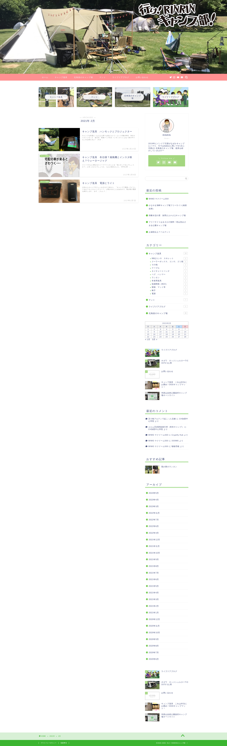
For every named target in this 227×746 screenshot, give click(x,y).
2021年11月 (154, 546)
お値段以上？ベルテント (159, 232)
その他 (169, 265)
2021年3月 (154, 599)
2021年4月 (154, 592)
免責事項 (64, 743)
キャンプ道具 (61, 77)
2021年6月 (154, 579)
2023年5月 (154, 493)
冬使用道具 (169, 281)
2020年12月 (154, 619)
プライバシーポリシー (48, 743)
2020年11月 (154, 626)
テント (102, 77)
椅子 (169, 290)
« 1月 (147, 339)
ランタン (169, 278)
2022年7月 (154, 520)
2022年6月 (154, 526)
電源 (169, 294)
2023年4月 (154, 500)
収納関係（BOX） (169, 284)
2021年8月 (154, 566)
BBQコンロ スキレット (169, 258)
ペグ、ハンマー (169, 274)
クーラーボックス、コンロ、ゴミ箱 (169, 262)
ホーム (45, 77)
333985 (175, 441)
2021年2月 (154, 606)
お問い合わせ (142, 77)
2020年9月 (154, 639)
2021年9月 (154, 559)
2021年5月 (154, 586)
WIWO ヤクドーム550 (159, 199)
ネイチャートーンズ (169, 271)
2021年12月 (154, 539)
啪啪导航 (175, 446)
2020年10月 (154, 632)
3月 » (154, 339)
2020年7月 (154, 652)
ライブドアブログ (120, 77)
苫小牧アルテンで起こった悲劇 (162, 419)
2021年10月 (154, 553)
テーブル (169, 268)
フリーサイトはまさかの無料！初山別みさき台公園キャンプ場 (167, 223)
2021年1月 (154, 612)
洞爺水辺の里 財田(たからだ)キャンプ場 (167, 215)
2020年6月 (154, 659)
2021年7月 (154, 573)
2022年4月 (154, 533)
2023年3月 (154, 506)
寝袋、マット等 (169, 287)
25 (167, 337)
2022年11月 (154, 513)
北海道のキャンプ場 (83, 77)
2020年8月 (154, 646)
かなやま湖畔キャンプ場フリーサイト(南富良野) (168, 207)
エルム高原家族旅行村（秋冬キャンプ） (166, 427)
